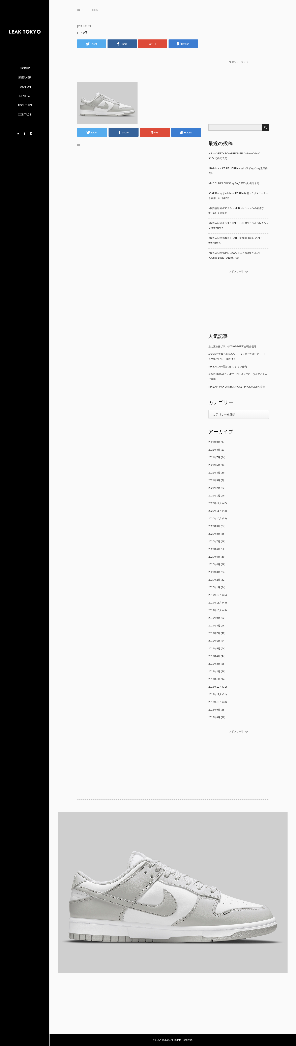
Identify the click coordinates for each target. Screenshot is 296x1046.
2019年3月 (214, 663)
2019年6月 (214, 641)
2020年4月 (214, 564)
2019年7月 (214, 633)
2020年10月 (215, 518)
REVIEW (24, 96)
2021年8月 (214, 449)
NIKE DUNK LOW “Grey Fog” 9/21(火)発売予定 (233, 183)
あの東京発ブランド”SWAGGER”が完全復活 (232, 346)
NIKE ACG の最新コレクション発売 (227, 366)
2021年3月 (214, 480)
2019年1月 (214, 679)
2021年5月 (214, 465)
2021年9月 (214, 442)
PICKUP (25, 68)
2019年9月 (214, 618)
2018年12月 (215, 686)
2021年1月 (214, 495)
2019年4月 (214, 656)
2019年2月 (214, 671)
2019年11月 (215, 602)
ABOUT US (25, 105)
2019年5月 (214, 648)
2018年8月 (214, 717)
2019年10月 (215, 610)
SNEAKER (24, 77)
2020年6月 (214, 549)
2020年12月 (215, 503)
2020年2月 (214, 579)
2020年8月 (214, 533)
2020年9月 (214, 526)
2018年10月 (215, 702)
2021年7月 (214, 457)
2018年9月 (214, 709)
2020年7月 (214, 541)
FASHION (25, 86)
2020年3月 (214, 572)
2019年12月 (215, 595)
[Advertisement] (139, 71)
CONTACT (24, 114)
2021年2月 (214, 488)
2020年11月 (215, 511)
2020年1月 (214, 587)
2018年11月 (215, 694)
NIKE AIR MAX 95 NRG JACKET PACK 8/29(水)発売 (236, 386)
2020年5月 (214, 556)
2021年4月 (214, 472)
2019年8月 (214, 625)
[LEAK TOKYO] (25, 50)
